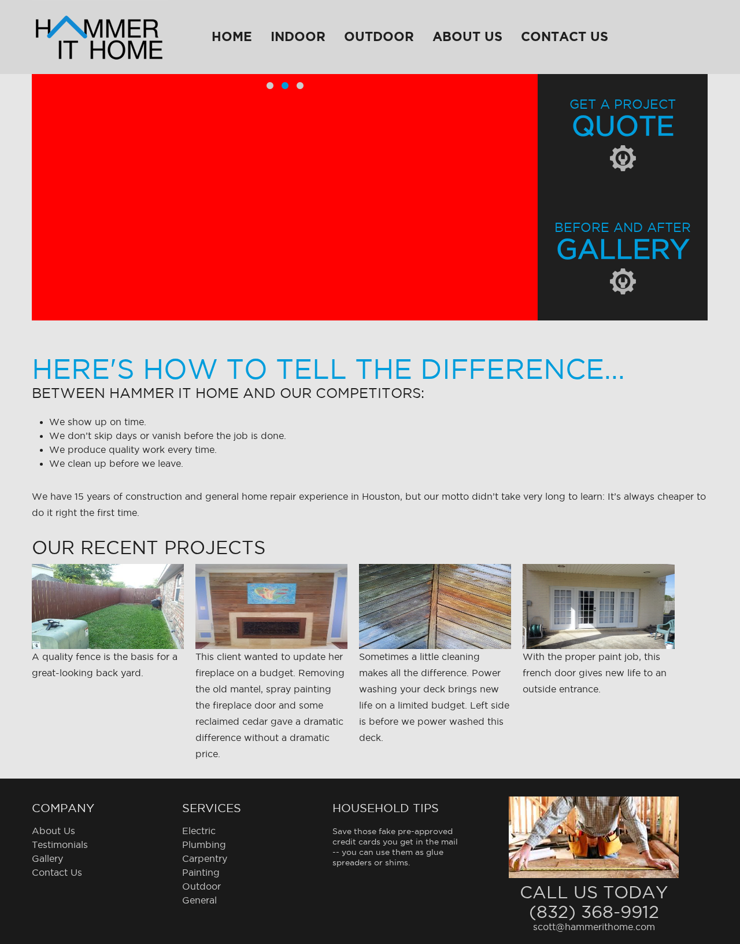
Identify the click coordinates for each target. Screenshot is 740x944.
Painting (201, 873)
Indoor (298, 37)
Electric (199, 831)
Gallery (47, 859)
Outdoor (379, 37)
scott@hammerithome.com (594, 927)
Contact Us (564, 37)
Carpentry (204, 859)
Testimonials (60, 845)
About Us (467, 37)
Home (232, 37)
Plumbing (204, 845)
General (199, 900)
